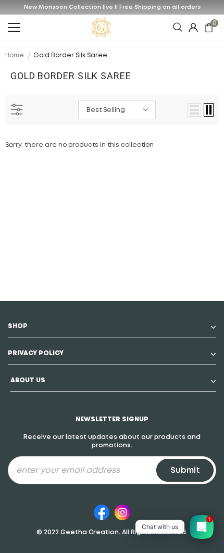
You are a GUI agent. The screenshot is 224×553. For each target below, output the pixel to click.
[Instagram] (122, 511)
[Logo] (101, 28)
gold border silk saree (70, 55)
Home (14, 55)
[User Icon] (193, 27)
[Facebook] (101, 511)
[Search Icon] (177, 27)
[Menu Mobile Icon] (14, 27)
